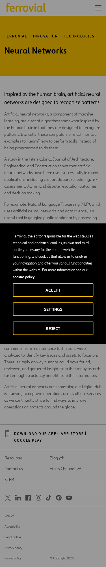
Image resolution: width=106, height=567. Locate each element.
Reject (53, 328)
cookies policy (23, 276)
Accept (53, 290)
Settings (53, 309)
